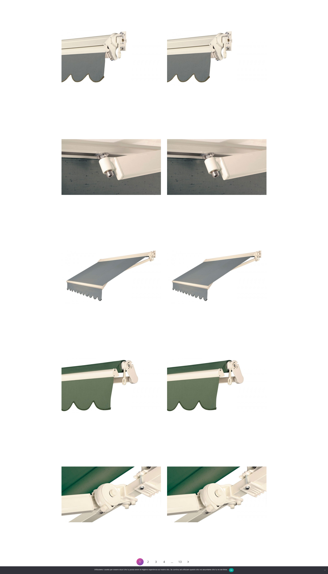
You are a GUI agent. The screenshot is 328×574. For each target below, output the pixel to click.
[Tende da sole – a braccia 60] (111, 494)
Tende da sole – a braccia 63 (76, 219)
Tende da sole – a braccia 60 (76, 546)
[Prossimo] (188, 561)
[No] (325, 570)
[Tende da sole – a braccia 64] (111, 58)
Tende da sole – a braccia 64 (76, 110)
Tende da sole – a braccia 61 (76, 437)
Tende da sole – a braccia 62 (76, 328)
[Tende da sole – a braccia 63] (111, 167)
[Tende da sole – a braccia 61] (111, 385)
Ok (231, 570)
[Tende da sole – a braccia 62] (111, 276)
